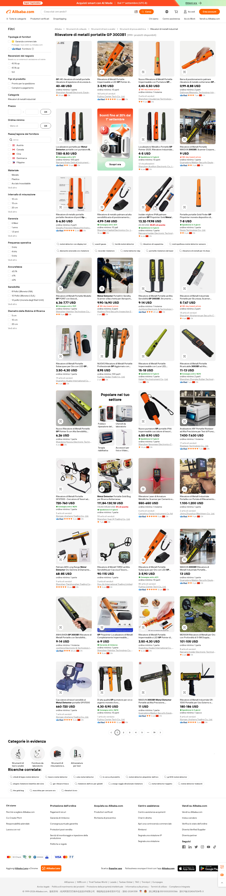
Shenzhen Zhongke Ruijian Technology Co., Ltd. (198, 379)
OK (45, 112)
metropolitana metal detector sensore (189, 244)
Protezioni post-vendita (61, 829)
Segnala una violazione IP (150, 835)
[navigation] (29, 381)
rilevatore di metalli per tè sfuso (196, 251)
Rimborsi (142, 829)
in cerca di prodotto (111, 777)
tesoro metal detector (57, 777)
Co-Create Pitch (14, 818)
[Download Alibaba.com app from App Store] (187, 868)
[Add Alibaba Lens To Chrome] (51, 868)
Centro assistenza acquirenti (151, 812)
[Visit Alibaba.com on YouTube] (208, 847)
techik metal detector (124, 244)
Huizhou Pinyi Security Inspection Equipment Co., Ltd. (115, 311)
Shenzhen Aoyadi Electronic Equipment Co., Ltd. (74, 92)
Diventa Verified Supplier (194, 829)
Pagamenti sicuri (58, 812)
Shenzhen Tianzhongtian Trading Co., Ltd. (74, 584)
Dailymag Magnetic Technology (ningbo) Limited (198, 92)
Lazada (113, 882)
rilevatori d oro (70, 790)
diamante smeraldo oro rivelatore (74, 251)
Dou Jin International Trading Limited (114, 584)
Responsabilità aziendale (18, 823)
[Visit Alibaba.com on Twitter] (196, 847)
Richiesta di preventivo (105, 818)
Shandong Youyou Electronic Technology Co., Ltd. (74, 442)
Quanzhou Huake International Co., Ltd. (74, 381)
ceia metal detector (85, 777)
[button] (136, 12)
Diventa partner (189, 835)
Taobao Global (125, 882)
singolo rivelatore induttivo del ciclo (28, 784)
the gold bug (18, 790)
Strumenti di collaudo (76, 29)
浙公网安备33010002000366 (163, 891)
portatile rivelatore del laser (161, 251)
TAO (137, 882)
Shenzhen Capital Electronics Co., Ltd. (115, 230)
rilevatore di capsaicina (153, 244)
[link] (222, 867)
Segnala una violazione (148, 841)
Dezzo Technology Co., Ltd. (193, 230)
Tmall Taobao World (98, 882)
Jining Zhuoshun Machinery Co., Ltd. (197, 513)
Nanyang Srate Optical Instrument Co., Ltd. (74, 162)
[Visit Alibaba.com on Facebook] (184, 847)
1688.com (81, 882)
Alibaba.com (168, 868)
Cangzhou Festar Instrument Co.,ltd (156, 513)
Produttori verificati (103, 812)
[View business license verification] (140, 891)
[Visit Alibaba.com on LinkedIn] (190, 847)
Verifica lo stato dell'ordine (194, 823)
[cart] (176, 12)
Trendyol (146, 882)
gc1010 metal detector (177, 777)
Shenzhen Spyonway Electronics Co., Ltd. (156, 444)
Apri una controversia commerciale (155, 823)
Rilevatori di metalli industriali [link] (164, 29)
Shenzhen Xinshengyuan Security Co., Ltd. (198, 315)
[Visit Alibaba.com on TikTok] (214, 847)
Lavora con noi (13, 829)
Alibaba (58, 29)
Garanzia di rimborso (59, 818)
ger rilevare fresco (61, 784)
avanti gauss (100, 244)
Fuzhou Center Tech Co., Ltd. (111, 96)
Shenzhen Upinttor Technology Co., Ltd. (74, 311)
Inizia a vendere (189, 818)
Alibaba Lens (21, 868)
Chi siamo (11, 805)
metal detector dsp (131, 251)
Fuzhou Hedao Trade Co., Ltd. (111, 377)
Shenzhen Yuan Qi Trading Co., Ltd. (113, 519)
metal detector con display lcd (73, 244)
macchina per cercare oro (44, 790)
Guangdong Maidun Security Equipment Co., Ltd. (198, 162)
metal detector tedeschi (191, 784)
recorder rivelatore (106, 251)
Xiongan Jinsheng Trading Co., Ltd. (72, 516)
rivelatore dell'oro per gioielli (90, 784)
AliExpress (69, 882)
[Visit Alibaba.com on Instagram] (202, 847)
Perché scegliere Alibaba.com (20, 812)
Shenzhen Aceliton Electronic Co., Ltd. (156, 166)
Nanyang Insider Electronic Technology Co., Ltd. (156, 233)
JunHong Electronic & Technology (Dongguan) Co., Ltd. (156, 309)
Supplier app (115, 868)
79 (154, 732)
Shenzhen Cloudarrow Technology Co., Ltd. (156, 99)
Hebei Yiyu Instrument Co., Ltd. (153, 379)
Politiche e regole (58, 844)
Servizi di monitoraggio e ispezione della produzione (69, 836)
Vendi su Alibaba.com (192, 812)
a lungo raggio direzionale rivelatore (127, 784)
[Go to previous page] (111, 732)
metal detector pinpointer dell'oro (143, 777)
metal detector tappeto (162, 784)
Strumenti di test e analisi (103, 29)
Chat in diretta (145, 818)
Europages (158, 882)
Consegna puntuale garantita (64, 823)
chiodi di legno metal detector (26, 777)
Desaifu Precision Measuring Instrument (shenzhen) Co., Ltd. (74, 227)
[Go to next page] (160, 732)
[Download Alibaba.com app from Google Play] (209, 868)
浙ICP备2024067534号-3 (191, 891)
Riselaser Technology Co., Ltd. (194, 446)
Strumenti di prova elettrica (133, 29)
